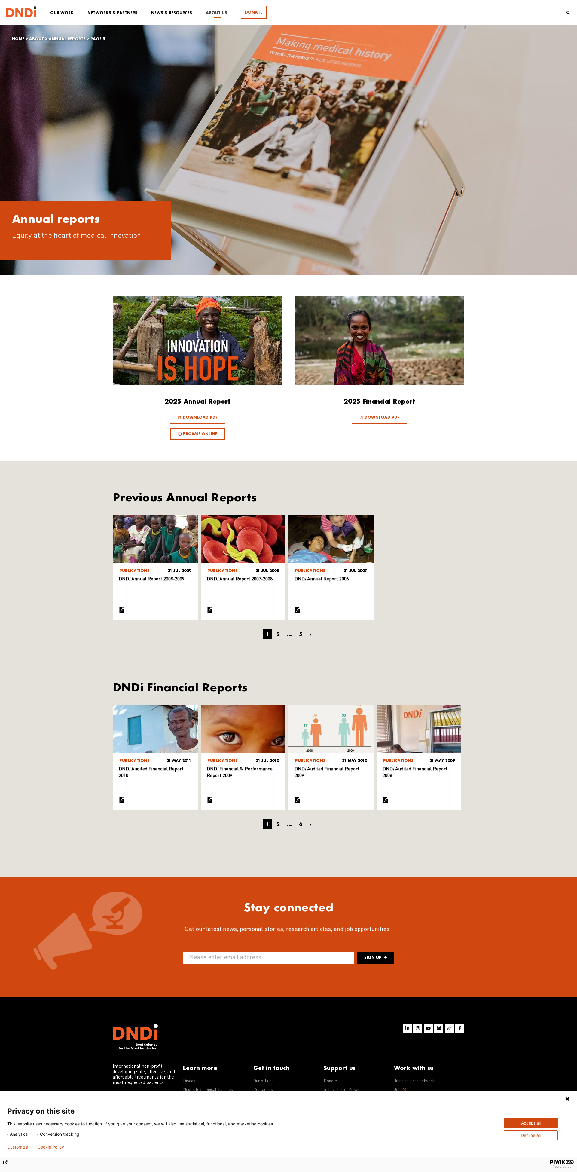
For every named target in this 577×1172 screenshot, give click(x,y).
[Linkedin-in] (407, 1028)
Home (18, 39)
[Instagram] (417, 1028)
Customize (17, 1147)
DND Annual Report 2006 (322, 579)
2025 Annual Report (197, 401)
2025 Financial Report (379, 401)
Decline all (531, 1135)
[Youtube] (428, 1028)
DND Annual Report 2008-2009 (152, 579)
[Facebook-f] (459, 1028)
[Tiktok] (449, 1028)
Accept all (531, 1122)
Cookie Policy (51, 1147)
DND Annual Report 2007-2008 (240, 579)
